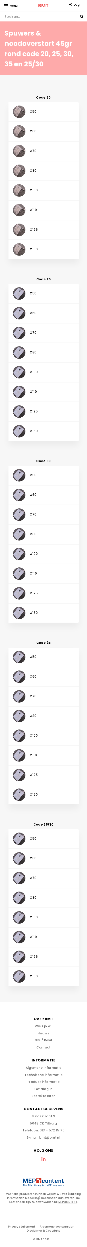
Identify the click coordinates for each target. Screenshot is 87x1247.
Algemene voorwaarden (57, 1226)
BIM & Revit (59, 1194)
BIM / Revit (43, 1040)
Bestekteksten (43, 1096)
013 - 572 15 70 (52, 1130)
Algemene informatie (44, 1067)
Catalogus (43, 1089)
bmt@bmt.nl (49, 1137)
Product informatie (43, 1082)
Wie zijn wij (43, 1026)
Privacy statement (21, 1226)
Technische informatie (43, 1075)
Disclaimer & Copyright (43, 1230)
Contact (43, 1047)
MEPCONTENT (67, 1202)
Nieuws (43, 1033)
